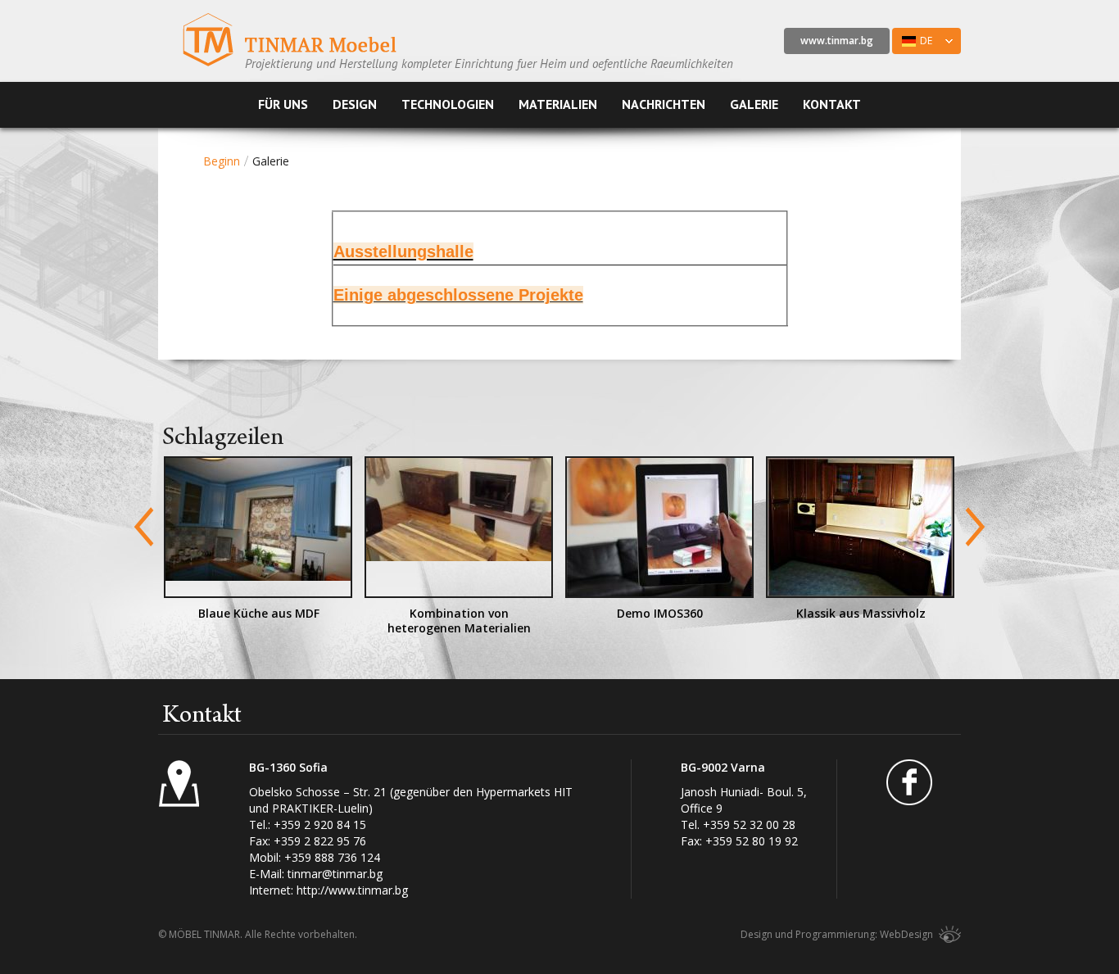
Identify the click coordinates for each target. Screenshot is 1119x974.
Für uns (283, 104)
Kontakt (832, 104)
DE (912, 43)
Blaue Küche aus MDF (258, 613)
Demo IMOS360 (660, 613)
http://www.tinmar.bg (352, 890)
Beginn (221, 161)
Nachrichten (663, 104)
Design (355, 104)
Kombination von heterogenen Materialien (459, 620)
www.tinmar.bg (836, 41)
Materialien (558, 104)
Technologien (447, 104)
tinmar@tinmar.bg (335, 873)
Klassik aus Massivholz (861, 613)
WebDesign (906, 934)
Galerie (754, 104)
